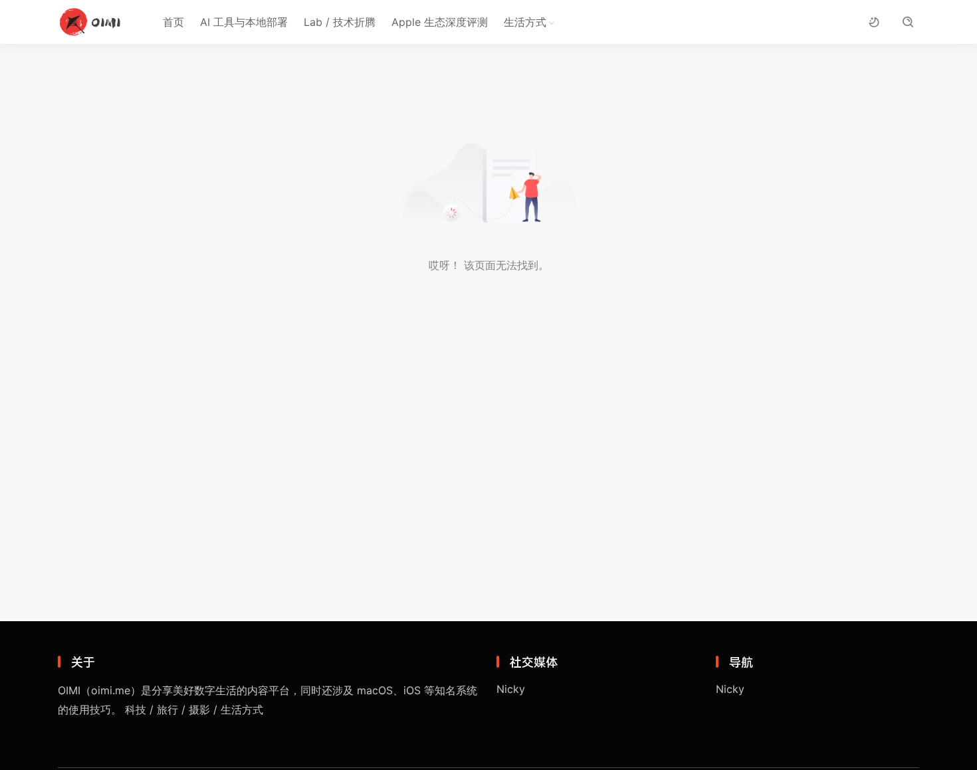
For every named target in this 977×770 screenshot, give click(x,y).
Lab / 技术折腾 (340, 22)
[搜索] (907, 22)
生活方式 (525, 22)
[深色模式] (873, 22)
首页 (173, 22)
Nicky (510, 689)
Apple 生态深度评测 (439, 22)
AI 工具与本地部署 (244, 22)
